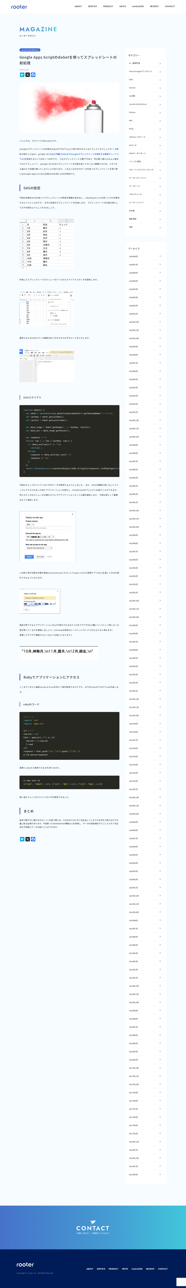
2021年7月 (133, 740)
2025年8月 (133, 354)
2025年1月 (133, 412)
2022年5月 (133, 658)
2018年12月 (134, 986)
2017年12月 (134, 1068)
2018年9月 (133, 1010)
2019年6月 (133, 936)
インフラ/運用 (135, 161)
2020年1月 (133, 887)
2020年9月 (133, 822)
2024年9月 (133, 445)
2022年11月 (134, 609)
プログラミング (135, 194)
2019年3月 (133, 961)
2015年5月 (133, 1174)
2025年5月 (133, 379)
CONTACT (170, 6)
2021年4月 (133, 764)
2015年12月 (134, 1158)
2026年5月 (133, 281)
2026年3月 (133, 297)
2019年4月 (133, 953)
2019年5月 (133, 945)
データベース (134, 186)
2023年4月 (133, 568)
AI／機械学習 (134, 63)
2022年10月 (134, 617)
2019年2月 (133, 969)
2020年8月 (133, 830)
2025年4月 (133, 387)
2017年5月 (133, 1125)
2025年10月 (134, 338)
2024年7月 (133, 461)
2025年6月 (133, 371)
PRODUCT (108, 6)
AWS (131, 79)
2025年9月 (133, 346)
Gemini (132, 87)
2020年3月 (133, 871)
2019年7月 (133, 928)
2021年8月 (133, 732)
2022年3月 (133, 674)
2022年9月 (133, 625)
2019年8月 (133, 920)
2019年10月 (134, 912)
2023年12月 (134, 510)
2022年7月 (133, 641)
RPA (130, 120)
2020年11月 (134, 805)
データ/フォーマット (137, 178)
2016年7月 (133, 1150)
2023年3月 (133, 576)
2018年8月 (133, 1018)
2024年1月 (133, 502)
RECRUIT (154, 6)
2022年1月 (133, 691)
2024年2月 (133, 494)
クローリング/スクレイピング (141, 169)
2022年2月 (133, 682)
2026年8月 (133, 256)
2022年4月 (133, 666)
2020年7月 (133, 838)
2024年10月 (134, 436)
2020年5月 (133, 855)
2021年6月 (133, 748)
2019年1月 (133, 977)
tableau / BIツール (137, 137)
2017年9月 (133, 1092)
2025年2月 (133, 404)
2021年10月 (134, 715)
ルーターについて (136, 202)
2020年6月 (133, 846)
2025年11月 (134, 330)
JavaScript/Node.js (138, 104)
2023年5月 (133, 559)
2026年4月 (133, 289)
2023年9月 (133, 535)
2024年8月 (133, 453)
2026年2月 (133, 305)
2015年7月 (133, 1166)
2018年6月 (133, 1035)
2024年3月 (133, 486)
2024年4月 (133, 477)
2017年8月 (133, 1100)
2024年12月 (134, 420)
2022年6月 (133, 650)
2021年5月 (133, 756)
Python (132, 112)
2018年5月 (133, 1043)
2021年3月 (133, 773)
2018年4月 (133, 1051)
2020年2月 (133, 879)
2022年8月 (133, 633)
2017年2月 (133, 1133)
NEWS (122, 6)
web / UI (133, 145)
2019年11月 (134, 904)
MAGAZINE (138, 6)
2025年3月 (133, 395)
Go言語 (132, 96)
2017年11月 (134, 1076)
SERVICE (92, 6)
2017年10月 (134, 1084)
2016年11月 (134, 1141)
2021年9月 (133, 723)
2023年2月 (133, 584)
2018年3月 (133, 1059)
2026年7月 (133, 264)
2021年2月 (133, 781)
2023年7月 (133, 551)
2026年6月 (133, 272)
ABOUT (78, 6)
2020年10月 (134, 814)
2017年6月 (133, 1117)
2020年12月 (134, 797)
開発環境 (132, 219)
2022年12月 (134, 600)
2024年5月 (133, 469)
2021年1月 (133, 789)
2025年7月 (133, 363)
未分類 (132, 210)
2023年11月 (134, 518)
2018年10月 (134, 1002)
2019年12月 (134, 896)
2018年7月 (133, 1027)
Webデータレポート (137, 153)
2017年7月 (133, 1109)
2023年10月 (134, 527)
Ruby (131, 128)
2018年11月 (134, 994)
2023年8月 (133, 543)
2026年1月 (133, 313)
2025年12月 (134, 322)
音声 (131, 227)
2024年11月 (134, 428)
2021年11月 (134, 707)
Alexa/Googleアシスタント (140, 71)
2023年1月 (133, 592)
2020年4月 (133, 863)
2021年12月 (134, 699)
